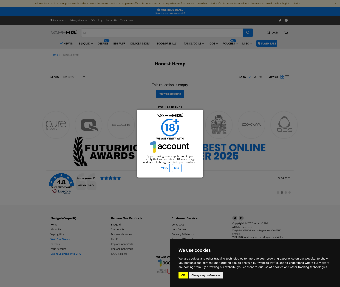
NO (176, 168)
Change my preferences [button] (205, 275)
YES (164, 168)
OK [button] (183, 275)
